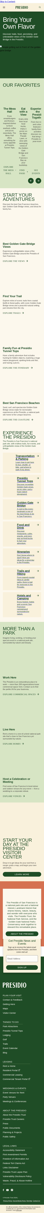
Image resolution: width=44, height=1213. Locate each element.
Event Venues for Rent (13, 1093)
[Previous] (31, 181)
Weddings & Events (14, 1088)
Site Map (29, 1201)
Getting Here (9, 1004)
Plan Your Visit (12, 995)
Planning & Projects (12, 1132)
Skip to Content (7, 1)
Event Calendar (10, 1048)
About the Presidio (14, 1110)
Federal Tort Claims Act (14, 1163)
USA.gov (19, 1210)
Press (5, 1123)
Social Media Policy (19, 1201)
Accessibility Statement (14, 1150)
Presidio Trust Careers (13, 1119)
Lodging (6, 1035)
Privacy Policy (7, 1201)
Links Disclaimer (11, 1167)
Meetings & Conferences (14, 1101)
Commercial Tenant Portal (15, 1079)
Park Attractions (10, 1026)
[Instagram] (12, 1190)
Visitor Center (9, 1013)
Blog (5, 1053)
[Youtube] (7, 1190)
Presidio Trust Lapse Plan (15, 1172)
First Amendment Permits (15, 1154)
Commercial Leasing (12, 1075)
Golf (5, 1039)
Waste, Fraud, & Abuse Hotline (17, 1181)
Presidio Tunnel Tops (13, 1031)
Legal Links (10, 1146)
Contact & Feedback (12, 1000)
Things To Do (11, 1022)
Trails (5, 1044)
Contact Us (36, 1201)
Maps (5, 1008)
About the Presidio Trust (14, 1115)
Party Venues (9, 1097)
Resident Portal (10, 1070)
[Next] (38, 181)
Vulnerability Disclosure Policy (17, 1176)
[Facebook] (3, 1190)
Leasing (7, 1062)
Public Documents (11, 1128)
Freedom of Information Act (16, 1159)
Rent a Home (9, 1066)
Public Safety (9, 1137)
